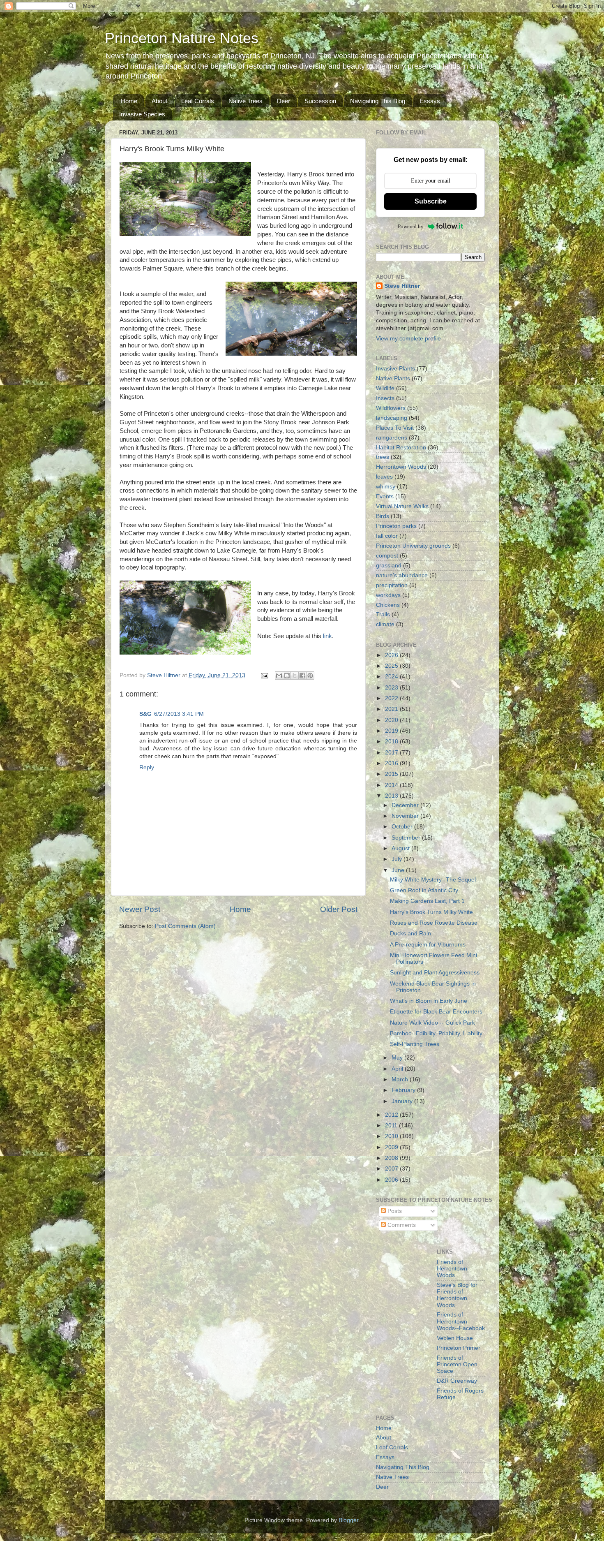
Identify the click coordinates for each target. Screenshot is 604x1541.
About (159, 100)
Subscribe (431, 201)
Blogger (348, 1520)
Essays (430, 100)
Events (385, 496)
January (403, 1101)
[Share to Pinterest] (310, 675)
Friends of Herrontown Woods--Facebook (461, 1321)
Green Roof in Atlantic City (424, 890)
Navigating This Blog (377, 100)
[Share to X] (294, 675)
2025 (392, 666)
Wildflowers (391, 408)
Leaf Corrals (197, 100)
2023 (392, 688)
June (399, 870)
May (398, 1058)
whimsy (385, 487)
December (406, 805)
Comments (401, 1225)
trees (382, 457)
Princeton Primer (458, 1348)
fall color (387, 536)
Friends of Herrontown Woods (452, 1268)
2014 (392, 785)
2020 (392, 720)
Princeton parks (396, 526)
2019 (392, 731)
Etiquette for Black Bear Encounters (436, 1012)
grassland (388, 565)
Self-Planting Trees (414, 1044)
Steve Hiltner (402, 286)
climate (385, 624)
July (397, 859)
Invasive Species (142, 114)
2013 (392, 796)
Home (129, 100)
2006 (392, 1180)
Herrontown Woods (401, 467)
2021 (392, 709)
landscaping (391, 418)
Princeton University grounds (413, 546)
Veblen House (455, 1338)
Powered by (411, 226)
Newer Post (139, 909)
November (406, 816)
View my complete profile (408, 339)
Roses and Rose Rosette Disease (433, 923)
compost (387, 556)
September (407, 838)
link (326, 636)
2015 (392, 774)
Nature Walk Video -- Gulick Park (432, 1023)
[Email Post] (264, 675)
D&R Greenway (457, 1381)
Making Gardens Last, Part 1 (427, 901)
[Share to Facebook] (302, 675)
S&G (145, 714)
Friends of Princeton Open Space (457, 1364)
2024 (392, 676)
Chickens (388, 605)
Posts (394, 1211)
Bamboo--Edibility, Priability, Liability (436, 1033)
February (404, 1090)
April (398, 1069)
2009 (392, 1147)
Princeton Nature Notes (181, 38)
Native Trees (245, 100)
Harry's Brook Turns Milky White (431, 912)
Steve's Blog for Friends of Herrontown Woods (457, 1295)
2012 (392, 1115)
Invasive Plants (395, 369)
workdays (388, 595)
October (403, 827)
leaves (384, 477)
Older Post (338, 909)
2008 (392, 1158)
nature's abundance (402, 575)
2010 (392, 1136)
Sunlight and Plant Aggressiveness (435, 972)
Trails (383, 614)
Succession (320, 100)
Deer (283, 100)
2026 (392, 655)
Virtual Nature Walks (402, 506)
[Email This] (279, 675)
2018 (392, 741)
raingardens (391, 438)
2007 (392, 1169)
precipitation (392, 585)
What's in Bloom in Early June (428, 1001)
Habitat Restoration (401, 447)
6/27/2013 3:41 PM (179, 714)
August (401, 848)
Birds (382, 516)
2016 (392, 763)
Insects (385, 398)
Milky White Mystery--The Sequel (433, 880)
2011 (392, 1125)
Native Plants (393, 378)
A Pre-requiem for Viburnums (428, 945)
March (401, 1079)
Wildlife (385, 388)
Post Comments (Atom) (185, 926)
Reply (146, 767)
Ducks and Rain (410, 933)
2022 (392, 698)
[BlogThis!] (287, 675)
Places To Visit (395, 428)
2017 (392, 753)
